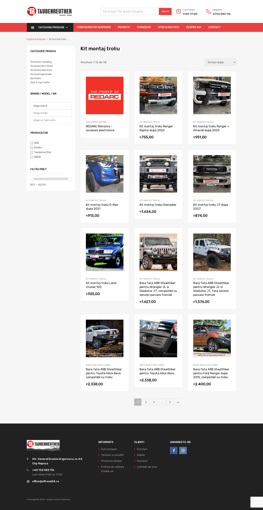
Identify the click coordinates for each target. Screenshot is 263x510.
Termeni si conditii (112, 455)
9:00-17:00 (190, 14)
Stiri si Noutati (168, 27)
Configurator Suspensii (94, 27)
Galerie (141, 455)
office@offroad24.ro (45, 481)
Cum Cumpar (109, 449)
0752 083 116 (221, 14)
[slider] (32, 179)
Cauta (165, 11)
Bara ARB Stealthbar (98, 365)
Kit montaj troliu (150, 122)
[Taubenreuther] (49, 18)
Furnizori (144, 27)
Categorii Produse (51, 27)
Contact (214, 27)
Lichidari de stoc (147, 466)
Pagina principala (36, 39)
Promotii (124, 27)
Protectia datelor (111, 461)
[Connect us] (173, 450)
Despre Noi (193, 27)
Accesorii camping (96, 122)
